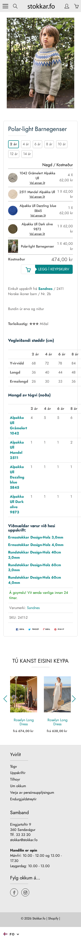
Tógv (13, 766)
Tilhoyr (15, 779)
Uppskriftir (17, 772)
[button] (75, 698)
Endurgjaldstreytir (23, 799)
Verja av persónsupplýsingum (32, 792)
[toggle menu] (5, 6)
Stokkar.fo (38, 918)
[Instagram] (25, 892)
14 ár (27, 153)
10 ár (62, 144)
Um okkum (18, 786)
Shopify (53, 918)
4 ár (26, 144)
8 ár (49, 144)
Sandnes (45, 288)
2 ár (13, 144)
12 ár (14, 153)
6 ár (37, 144)
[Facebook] (14, 892)
